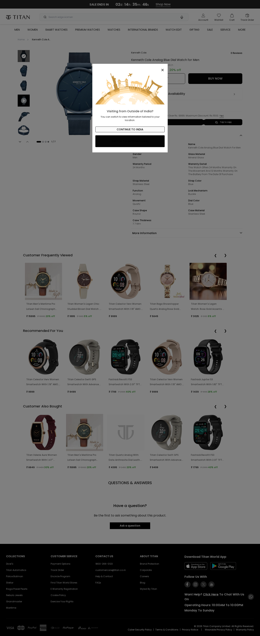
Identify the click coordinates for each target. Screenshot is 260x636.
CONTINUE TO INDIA (130, 129)
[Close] (130, 68)
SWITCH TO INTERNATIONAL (130, 141)
